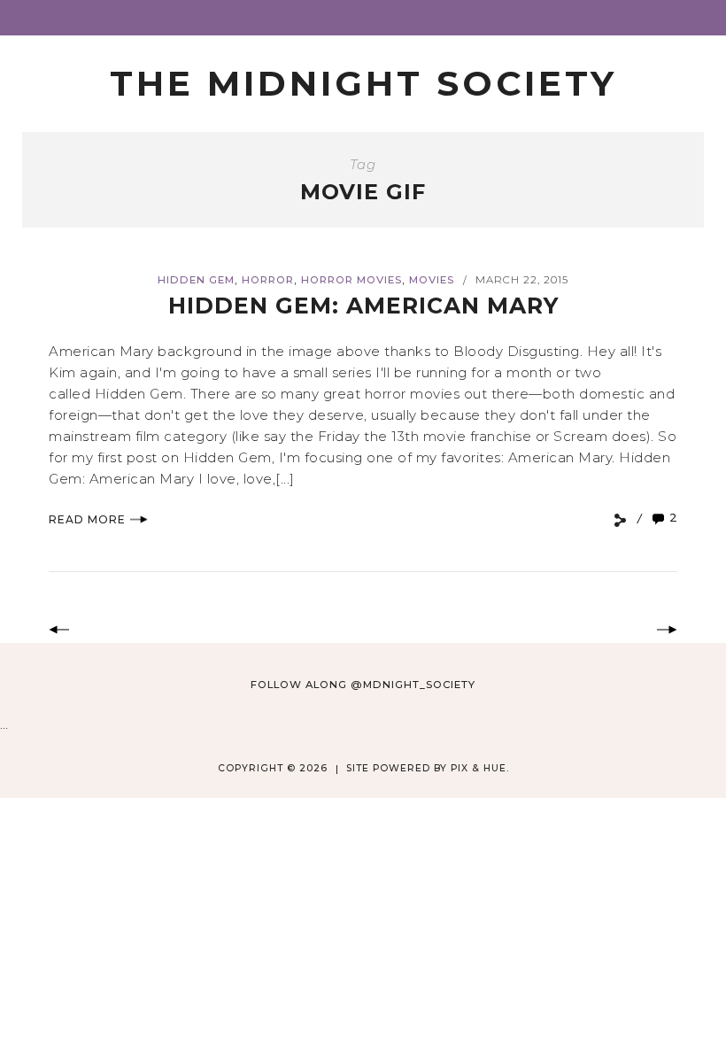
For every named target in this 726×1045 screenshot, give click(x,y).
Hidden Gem (196, 280)
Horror (268, 280)
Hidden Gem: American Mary (363, 305)
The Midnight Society (363, 83)
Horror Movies (351, 280)
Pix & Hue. (480, 768)
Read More (87, 519)
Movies (431, 280)
